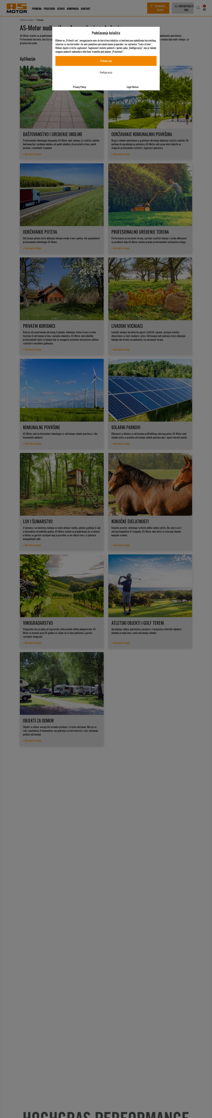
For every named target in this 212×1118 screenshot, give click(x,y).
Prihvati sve (106, 61)
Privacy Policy (79, 87)
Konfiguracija (106, 72)
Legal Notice (132, 87)
